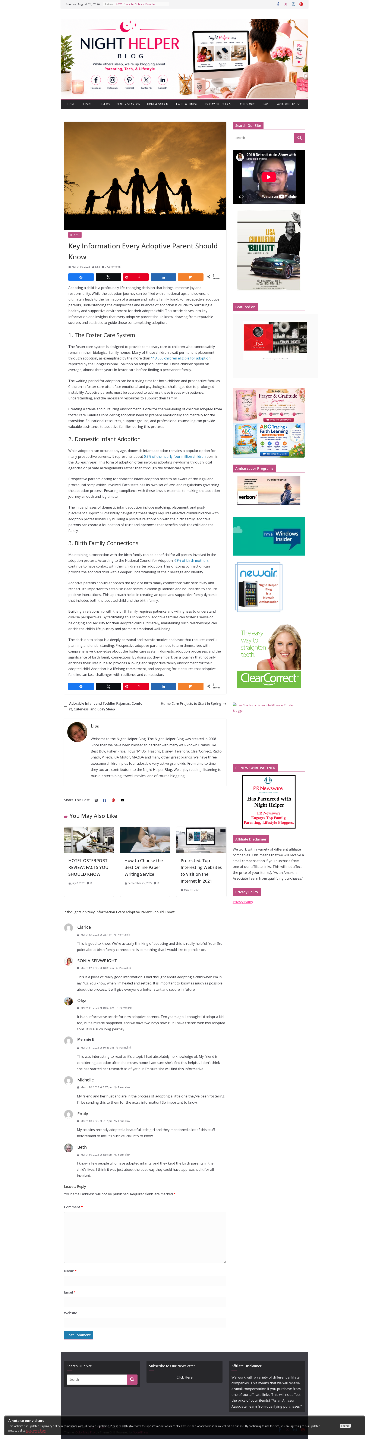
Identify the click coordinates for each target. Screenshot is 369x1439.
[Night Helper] (184, 21)
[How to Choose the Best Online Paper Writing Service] (145, 829)
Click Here (185, 1377)
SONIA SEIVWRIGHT (97, 961)
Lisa (97, 266)
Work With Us (286, 104)
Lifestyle (87, 104)
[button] (297, 104)
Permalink (124, 934)
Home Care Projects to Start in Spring (191, 703)
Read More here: (36, 1430)
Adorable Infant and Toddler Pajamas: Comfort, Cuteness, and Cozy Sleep (105, 706)
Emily (82, 1113)
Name (70, 1271)
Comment (73, 1207)
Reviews (105, 104)
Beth (82, 1147)
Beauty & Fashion (128, 104)
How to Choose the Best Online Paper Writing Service (143, 867)
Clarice (84, 927)
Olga (81, 1000)
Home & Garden (157, 104)
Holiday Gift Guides (217, 104)
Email (70, 1292)
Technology (246, 104)
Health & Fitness (186, 104)
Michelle (85, 1080)
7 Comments (112, 266)
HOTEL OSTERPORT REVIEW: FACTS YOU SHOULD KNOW (88, 867)
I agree (345, 1425)
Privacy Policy (243, 902)
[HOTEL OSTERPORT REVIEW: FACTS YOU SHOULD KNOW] (89, 829)
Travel (265, 104)
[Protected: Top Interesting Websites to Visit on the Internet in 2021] (201, 829)
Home (71, 104)
